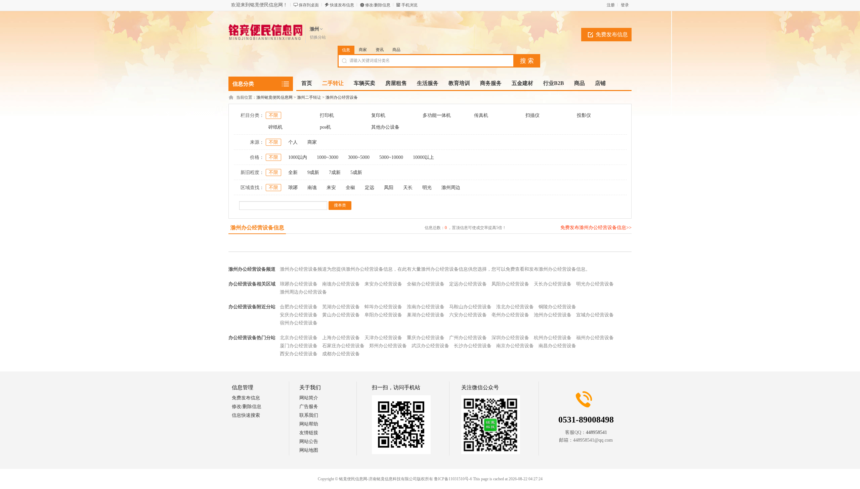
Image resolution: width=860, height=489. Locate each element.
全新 (293, 172)
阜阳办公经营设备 (383, 314)
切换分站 (318, 37)
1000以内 (297, 157)
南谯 (312, 187)
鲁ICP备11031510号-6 (453, 479)
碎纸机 (275, 127)
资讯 (380, 49)
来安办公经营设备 (383, 283)
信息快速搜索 (246, 415)
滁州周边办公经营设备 (303, 292)
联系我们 (308, 415)
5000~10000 (391, 157)
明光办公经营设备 (595, 283)
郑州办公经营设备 (388, 345)
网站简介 (308, 397)
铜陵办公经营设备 (557, 306)
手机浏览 (409, 5)
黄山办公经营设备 (341, 314)
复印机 (378, 115)
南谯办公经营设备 (341, 283)
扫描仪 (532, 115)
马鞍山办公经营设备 (470, 306)
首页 (306, 83)
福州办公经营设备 (595, 337)
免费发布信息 (612, 34)
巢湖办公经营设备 (425, 314)
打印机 (327, 115)
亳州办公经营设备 (510, 314)
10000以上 (423, 157)
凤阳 (388, 187)
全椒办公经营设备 (425, 283)
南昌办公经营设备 (557, 345)
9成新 (313, 172)
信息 (346, 50)
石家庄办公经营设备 (343, 345)
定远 (369, 187)
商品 (396, 49)
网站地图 (308, 450)
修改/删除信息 (377, 5)
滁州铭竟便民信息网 (274, 97)
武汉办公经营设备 (430, 345)
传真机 (481, 115)
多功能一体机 (437, 115)
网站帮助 (308, 424)
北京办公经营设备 (298, 337)
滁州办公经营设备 (342, 97)
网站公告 (308, 441)
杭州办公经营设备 (552, 337)
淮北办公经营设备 (515, 306)
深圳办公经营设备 (510, 337)
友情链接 (308, 432)
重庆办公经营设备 (425, 337)
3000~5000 (359, 157)
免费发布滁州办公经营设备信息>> (596, 227)
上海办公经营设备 (341, 337)
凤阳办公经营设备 (510, 283)
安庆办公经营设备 (298, 314)
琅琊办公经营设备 (298, 283)
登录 (625, 5)
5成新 (356, 172)
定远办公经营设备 (468, 283)
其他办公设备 (385, 127)
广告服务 (308, 406)
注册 (611, 5)
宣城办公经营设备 (595, 314)
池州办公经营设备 (552, 314)
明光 (427, 187)
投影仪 (584, 115)
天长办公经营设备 (552, 283)
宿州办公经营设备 (298, 322)
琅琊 (293, 187)
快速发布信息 (342, 5)
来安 (331, 187)
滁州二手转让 (309, 97)
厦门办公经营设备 (298, 345)
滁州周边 (450, 187)
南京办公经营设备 (515, 345)
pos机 (325, 127)
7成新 (335, 172)
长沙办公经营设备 (472, 345)
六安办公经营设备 (468, 314)
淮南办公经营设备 (425, 306)
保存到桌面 (309, 5)
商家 (363, 49)
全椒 (350, 187)
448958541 (596, 432)
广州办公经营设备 (468, 337)
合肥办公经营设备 (298, 306)
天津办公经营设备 (383, 337)
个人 (293, 142)
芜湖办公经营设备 (341, 306)
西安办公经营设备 (298, 353)
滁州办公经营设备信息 (257, 227)
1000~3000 (327, 157)
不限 (273, 115)
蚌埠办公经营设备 (383, 306)
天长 (408, 187)
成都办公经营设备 (341, 353)
